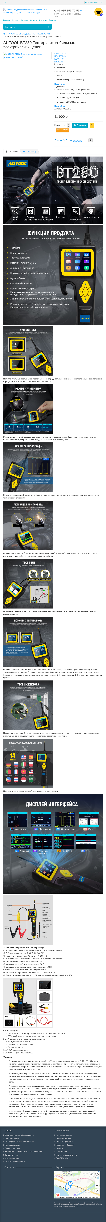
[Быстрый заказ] (92, 125)
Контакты (43, 20)
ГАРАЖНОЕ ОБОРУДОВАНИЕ (21, 34)
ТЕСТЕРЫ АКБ (44, 34)
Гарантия (52, 20)
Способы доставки (64, 1141)
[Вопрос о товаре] (90, 140)
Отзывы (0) (31, 151)
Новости (59, 1148)
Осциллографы (12, 1138)
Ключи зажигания (13, 1158)
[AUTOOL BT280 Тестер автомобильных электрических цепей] (27, 55)
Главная (6, 20)
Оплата (15, 20)
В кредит (63, 129)
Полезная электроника (15, 1161)
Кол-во (57, 125)
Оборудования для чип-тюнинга (19, 1141)
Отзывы (33, 20)
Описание (13, 151)
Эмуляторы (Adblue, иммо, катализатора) (24, 1151)
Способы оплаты (63, 1138)
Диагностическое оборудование (19, 1135)
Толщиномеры (11, 1155)
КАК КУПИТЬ (60, 53)
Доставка (24, 20)
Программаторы (12, 1145)
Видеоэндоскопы (12, 1148)
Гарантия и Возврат (65, 1145)
